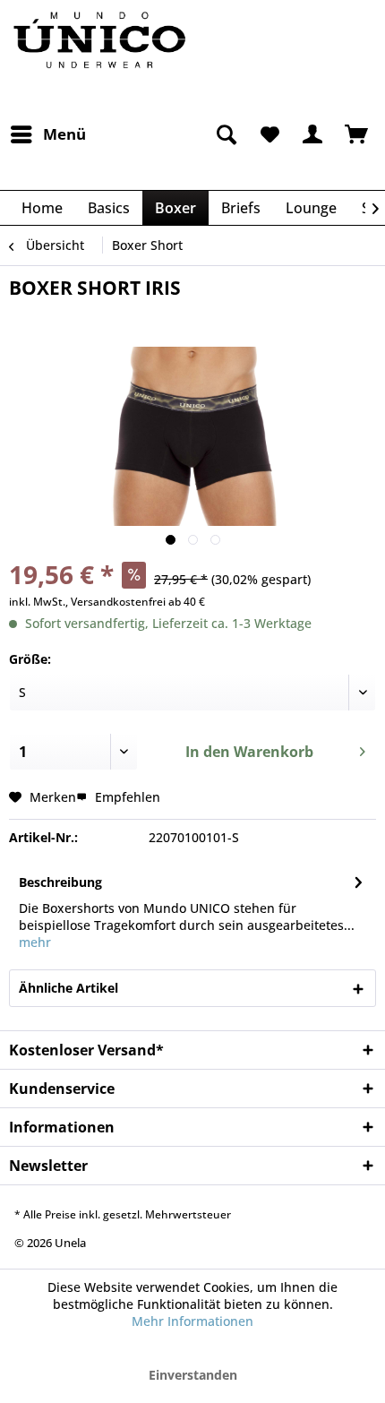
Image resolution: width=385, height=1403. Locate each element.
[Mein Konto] (312, 134)
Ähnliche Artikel (68, 987)
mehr (35, 942)
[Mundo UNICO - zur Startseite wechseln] (100, 58)
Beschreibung (60, 882)
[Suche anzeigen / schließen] (225, 134)
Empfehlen (125, 796)
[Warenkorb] (356, 134)
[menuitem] (47, 134)
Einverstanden (193, 1374)
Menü (64, 134)
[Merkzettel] (269, 134)
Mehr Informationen (192, 1321)
